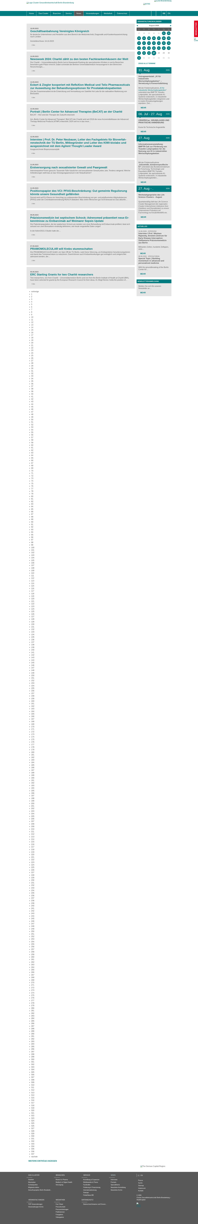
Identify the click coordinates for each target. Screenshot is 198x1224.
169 (32, 724)
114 (32, 583)
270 (32, 983)
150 (32, 675)
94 (32, 532)
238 (32, 901)
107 (32, 565)
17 (32, 335)
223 (32, 862)
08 (164, 38)
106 (32, 563)
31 (32, 371)
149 (32, 673)
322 (32, 1116)
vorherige (35, 291)
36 (32, 384)
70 (32, 471)
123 (32, 606)
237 (32, 898)
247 (32, 924)
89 (32, 519)
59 (32, 443)
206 (32, 819)
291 (32, 1036)
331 (32, 1139)
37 (32, 386)
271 (32, 985)
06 (154, 38)
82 (32, 501)
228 (32, 875)
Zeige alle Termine (146, 63)
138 (32, 645)
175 (32, 739)
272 (32, 988)
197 (32, 796)
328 (32, 1131)
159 (32, 698)
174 (32, 737)
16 (32, 333)
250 (32, 931)
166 (32, 716)
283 (32, 1016)
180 (32, 752)
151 (32, 678)
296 (32, 1049)
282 (32, 1013)
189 (32, 775)
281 (32, 1011)
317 (32, 1103)
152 (32, 681)
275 (32, 995)
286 (32, 1023)
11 (32, 320)
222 (32, 860)
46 (32, 409)
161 (32, 704)
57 (32, 437)
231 (32, 883)
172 (32, 732)
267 (32, 975)
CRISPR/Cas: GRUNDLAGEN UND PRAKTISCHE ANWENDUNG (153, 121)
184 (32, 762)
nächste (34, 1157)
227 (32, 872)
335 (32, 1149)
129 (32, 622)
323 (32, 1118)
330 (32, 1136)
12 (32, 322)
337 (32, 1154)
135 (32, 637)
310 (32, 1085)
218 (32, 849)
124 (32, 609)
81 (32, 499)
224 (32, 865)
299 (32, 1057)
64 (32, 455)
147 (32, 668)
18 (32, 338)
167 (32, 719)
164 (32, 711)
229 (32, 878)
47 (32, 412)
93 (32, 530)
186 (32, 768)
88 (32, 517)
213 (32, 837)
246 (32, 921)
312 (32, 1090)
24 (32, 353)
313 (32, 1093)
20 (32, 343)
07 (159, 38)
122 (32, 604)
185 (32, 765)
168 (32, 721)
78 (32, 491)
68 (32, 466)
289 (32, 1031)
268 (32, 977)
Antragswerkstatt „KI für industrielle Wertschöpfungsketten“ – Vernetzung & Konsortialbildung (153, 79)
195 (32, 791)
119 (32, 596)
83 (32, 504)
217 (32, 847)
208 (32, 824)
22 (32, 348)
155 (32, 688)
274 (32, 993)
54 (32, 430)
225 (32, 867)
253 (32, 939)
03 (139, 38)
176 (32, 742)
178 (32, 747)
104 (32, 558)
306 (32, 1075)
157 (32, 693)
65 (32, 458)
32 (32, 373)
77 (32, 489)
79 (32, 494)
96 (32, 537)
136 (32, 640)
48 (32, 414)
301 (32, 1062)
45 (32, 407)
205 (32, 816)
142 (32, 655)
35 (32, 381)
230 (32, 880)
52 (32, 425)
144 (32, 660)
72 (32, 476)
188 (32, 773)
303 (32, 1067)
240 (32, 906)
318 (32, 1105)
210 (32, 829)
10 (32, 317)
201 (32, 806)
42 (32, 399)
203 (32, 811)
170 (32, 727)
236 (32, 896)
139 (32, 647)
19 (32, 340)
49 (32, 417)
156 (32, 691)
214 (32, 839)
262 (32, 962)
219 (32, 852)
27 (32, 361)
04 (144, 38)
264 (32, 967)
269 (32, 980)
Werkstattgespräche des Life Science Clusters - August (151, 196)
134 (32, 634)
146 (32, 665)
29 (32, 366)
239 (32, 903)
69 (32, 468)
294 (32, 1044)
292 (32, 1039)
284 (32, 1018)
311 (32, 1087)
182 (32, 757)
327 (32, 1128)
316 (32, 1100)
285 (32, 1021)
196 (32, 793)
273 (32, 990)
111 (32, 576)
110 (32, 573)
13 (32, 325)
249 (32, 929)
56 (32, 435)
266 (32, 972)
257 (32, 949)
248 (32, 926)
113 (32, 581)
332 (32, 1141)
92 (32, 527)
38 (32, 389)
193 (32, 785)
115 (32, 586)
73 (32, 478)
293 (32, 1041)
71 (32, 473)
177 (32, 745)
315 (32, 1098)
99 (32, 545)
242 (32, 911)
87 (32, 514)
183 (32, 760)
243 (32, 913)
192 (32, 783)
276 (32, 998)
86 (32, 512)
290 (32, 1034)
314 (32, 1095)
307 (32, 1077)
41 (32, 397)
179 (32, 750)
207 (32, 821)
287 (32, 1026)
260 (32, 957)
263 (32, 965)
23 (32, 350)
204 (32, 814)
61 (32, 448)
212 (32, 834)
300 (32, 1059)
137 (32, 642)
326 (32, 1126)
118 (32, 594)
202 (32, 808)
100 (32, 548)
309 (32, 1082)
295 (32, 1047)
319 (32, 1108)
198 (32, 798)
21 (32, 345)
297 (32, 1052)
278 (32, 1003)
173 (32, 734)
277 (32, 1000)
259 (32, 954)
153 (32, 683)
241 (32, 908)
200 (32, 803)
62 (32, 450)
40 (32, 394)
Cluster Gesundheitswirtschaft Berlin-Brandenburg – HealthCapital (154, 1199)
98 (32, 542)
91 (32, 524)
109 (32, 570)
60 (32, 445)
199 (32, 801)
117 (32, 591)
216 (32, 844)
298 (32, 1054)
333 (32, 1144)
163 (32, 709)
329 (32, 1134)
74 (32, 481)
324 (32, 1121)
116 (32, 588)
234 (32, 890)
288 (32, 1029)
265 (32, 970)
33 (32, 376)
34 (32, 379)
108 (32, 568)
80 (32, 496)
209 (32, 826)
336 (32, 1151)
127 (32, 617)
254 (32, 942)
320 (32, 1110)
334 (32, 1146)
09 (169, 38)
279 (32, 1005)
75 (32, 484)
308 (32, 1080)
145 (32, 663)
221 (32, 857)
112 (32, 578)
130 (32, 624)
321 (32, 1113)
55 (32, 432)
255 (32, 944)
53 (32, 427)
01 (164, 33)
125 (32, 611)
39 (32, 391)
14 (32, 327)
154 (32, 686)
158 (32, 696)
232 (32, 885)
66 (32, 460)
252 (32, 936)
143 (32, 657)
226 (32, 870)
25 (32, 355)
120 (32, 599)
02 (169, 33)
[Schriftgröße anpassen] (158, 13)
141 (32, 652)
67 (32, 463)
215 (32, 842)
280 (32, 1008)
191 (32, 780)
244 (32, 916)
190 (32, 778)
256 (32, 947)
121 (32, 601)
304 (32, 1069)
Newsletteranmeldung (148, 281)
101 (32, 550)
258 (32, 952)
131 (32, 627)
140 (32, 650)
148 (32, 670)
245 (32, 919)
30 (32, 368)
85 (32, 509)
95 (32, 535)
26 (32, 358)
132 (32, 629)
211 (32, 832)
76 (32, 486)
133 (32, 632)
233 (32, 888)
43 (32, 402)
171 (32, 729)
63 (32, 453)
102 (32, 553)
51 (32, 422)
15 (32, 330)
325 (32, 1123)
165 (32, 714)
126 (32, 614)
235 (32, 893)
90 (32, 522)
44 (32, 404)
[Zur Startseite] (50, 4)
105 (32, 560)
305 (32, 1072)
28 (32, 363)
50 (32, 419)
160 (32, 701)
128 (32, 619)
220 (32, 855)
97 (32, 540)
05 (149, 38)
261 (32, 959)
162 (32, 706)
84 (32, 506)
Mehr (143, 108)
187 (32, 770)
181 (32, 755)
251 (32, 934)
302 (32, 1064)
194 (32, 788)
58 (32, 440)
